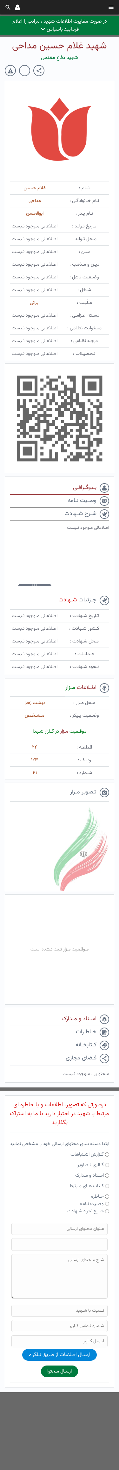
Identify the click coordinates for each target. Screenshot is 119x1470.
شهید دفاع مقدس (59, 58)
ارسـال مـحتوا (59, 1371)
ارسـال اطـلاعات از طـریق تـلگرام (59, 1355)
